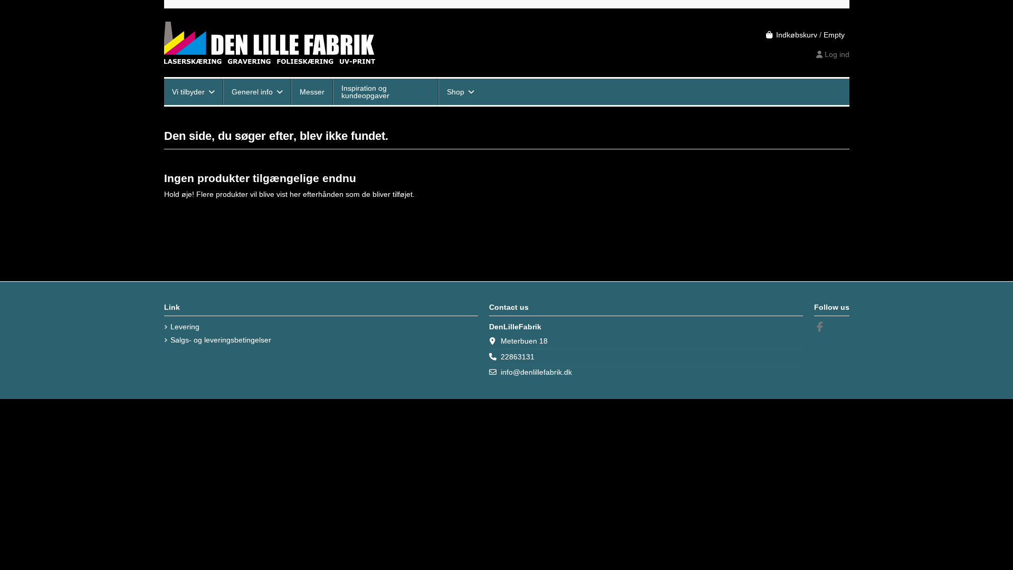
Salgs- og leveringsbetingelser (220, 340)
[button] (193, 92)
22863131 (517, 357)
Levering (184, 326)
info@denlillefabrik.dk (536, 372)
